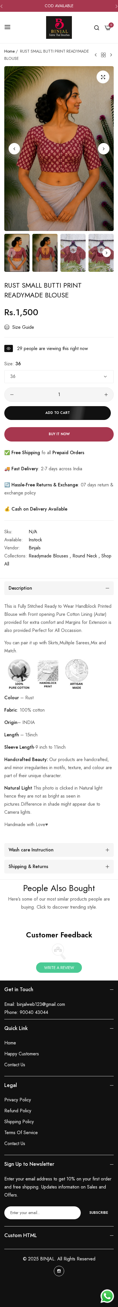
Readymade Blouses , (50, 556)
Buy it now (59, 434)
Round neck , (86, 556)
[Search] (96, 28)
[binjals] (59, 27)
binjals (35, 547)
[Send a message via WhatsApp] (107, 1296)
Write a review (59, 967)
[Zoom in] (103, 76)
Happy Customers (21, 1053)
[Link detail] (59, 1271)
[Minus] (12, 394)
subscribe (98, 1212)
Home (9, 51)
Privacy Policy (17, 1099)
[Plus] (106, 394)
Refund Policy (17, 1110)
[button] (103, 148)
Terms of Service (21, 1132)
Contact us (14, 1064)
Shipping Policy (19, 1121)
